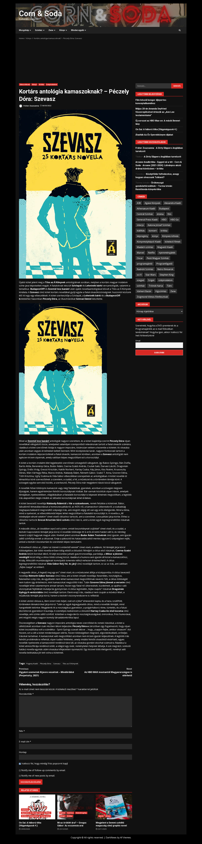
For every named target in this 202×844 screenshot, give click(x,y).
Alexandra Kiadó (172, 202)
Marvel (140, 252)
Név (22, 730)
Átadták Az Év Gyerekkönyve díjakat (154, 134)
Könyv (62, 30)
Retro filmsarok (165, 269)
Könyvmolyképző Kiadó (149, 241)
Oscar (140, 258)
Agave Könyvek (152, 202)
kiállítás (141, 230)
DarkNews (111, 837)
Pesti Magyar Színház (158, 258)
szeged (140, 280)
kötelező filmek (172, 241)
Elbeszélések (25, 84)
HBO (164, 219)
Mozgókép (24, 30)
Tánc (169, 285)
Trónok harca (156, 285)
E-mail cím (25, 741)
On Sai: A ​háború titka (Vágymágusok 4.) (37, 807)
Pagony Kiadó (32, 663)
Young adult (45, 816)
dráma (160, 213)
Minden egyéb (77, 30)
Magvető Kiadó (165, 247)
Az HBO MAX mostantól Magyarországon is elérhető (108, 672)
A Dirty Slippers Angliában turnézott (162, 156)
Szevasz (56, 663)
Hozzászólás (26, 693)
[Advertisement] (101, 60)
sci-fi (139, 274)
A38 (139, 202)
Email (137, 340)
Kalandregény (81, 813)
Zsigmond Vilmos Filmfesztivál (152, 296)
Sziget (151, 280)
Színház (38, 30)
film (169, 213)
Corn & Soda (40, 13)
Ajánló (62, 813)
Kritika (41, 84)
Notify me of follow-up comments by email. (43, 770)
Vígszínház (160, 291)
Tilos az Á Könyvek (70, 663)
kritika (164, 230)
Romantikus (33, 816)
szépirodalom (165, 280)
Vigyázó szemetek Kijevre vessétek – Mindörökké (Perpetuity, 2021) (46, 672)
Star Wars (151, 274)
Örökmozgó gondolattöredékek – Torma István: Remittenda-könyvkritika (153, 185)
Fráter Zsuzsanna (31, 105)
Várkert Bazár (144, 291)
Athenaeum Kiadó (146, 208)
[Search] (180, 30)
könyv (155, 235)
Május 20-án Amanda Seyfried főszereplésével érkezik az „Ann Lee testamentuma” (154, 111)
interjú (140, 224)
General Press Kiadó (147, 219)
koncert (153, 230)
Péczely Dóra (45, 663)
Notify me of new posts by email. (38, 775)
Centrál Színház (145, 213)
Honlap (23, 752)
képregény (142, 235)
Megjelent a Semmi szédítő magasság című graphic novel (114, 807)
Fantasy (25, 810)
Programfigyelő (164, 263)
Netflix (151, 252)
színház (141, 285)
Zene (51, 30)
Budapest (164, 208)
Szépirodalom (51, 84)
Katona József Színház (159, 224)
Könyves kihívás (170, 235)
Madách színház (145, 247)
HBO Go (174, 219)
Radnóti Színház (145, 269)
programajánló (144, 263)
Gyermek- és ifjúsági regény (33, 813)
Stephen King (167, 274)
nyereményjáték (167, 252)
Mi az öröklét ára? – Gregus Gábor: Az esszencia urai (75, 807)
